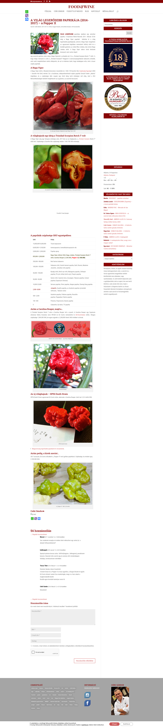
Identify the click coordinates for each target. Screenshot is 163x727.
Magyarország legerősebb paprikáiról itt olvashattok (48, 449)
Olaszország (72, 701)
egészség (37, 691)
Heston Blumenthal (62, 695)
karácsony (33, 698)
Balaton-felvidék (48, 688)
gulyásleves (44, 695)
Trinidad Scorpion (84, 139)
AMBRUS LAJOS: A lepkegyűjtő (118, 237)
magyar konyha (56, 26)
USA (62, 704)
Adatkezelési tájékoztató (91, 688)
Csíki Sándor (38, 26)
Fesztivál (33, 695)
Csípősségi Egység (85, 71)
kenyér (39, 698)
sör (54, 704)
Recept (43, 704)
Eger (32, 691)
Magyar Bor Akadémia (60, 698)
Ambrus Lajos (34, 688)
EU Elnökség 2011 (70, 691)
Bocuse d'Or (57, 688)
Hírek (50, 26)
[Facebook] (27, 19)
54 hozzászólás (76, 26)
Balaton (41, 688)
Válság (76, 704)
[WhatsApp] (27, 12)
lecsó (44, 698)
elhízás (43, 691)
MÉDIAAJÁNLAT (108, 11)
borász (66, 688)
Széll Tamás (49, 704)
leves (48, 698)
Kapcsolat (95, 11)
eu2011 (62, 691)
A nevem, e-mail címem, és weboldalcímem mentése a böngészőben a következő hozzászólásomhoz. (63, 646)
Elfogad (114, 724)
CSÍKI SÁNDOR (59, 11)
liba (52, 698)
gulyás (38, 695)
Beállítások (126, 724)
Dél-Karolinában (80, 315)
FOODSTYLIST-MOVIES (75, 11)
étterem (33, 708)
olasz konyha (64, 701)
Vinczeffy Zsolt (108, 219)
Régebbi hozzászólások (39, 534)
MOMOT (47, 701)
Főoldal (48, 11)
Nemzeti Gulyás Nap (55, 701)
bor (62, 688)
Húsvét (70, 695)
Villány (71, 704)
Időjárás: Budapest (109, 175)
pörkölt (38, 704)
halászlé (54, 695)
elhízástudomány (50, 691)
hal (50, 695)
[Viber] (27, 15)
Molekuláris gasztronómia (37, 701)
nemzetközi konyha (66, 26)
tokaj (58, 704)
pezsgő (33, 704)
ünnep (38, 708)
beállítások (85, 725)
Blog (87, 11)
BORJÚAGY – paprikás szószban (119, 198)
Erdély (57, 691)
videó (66, 704)
